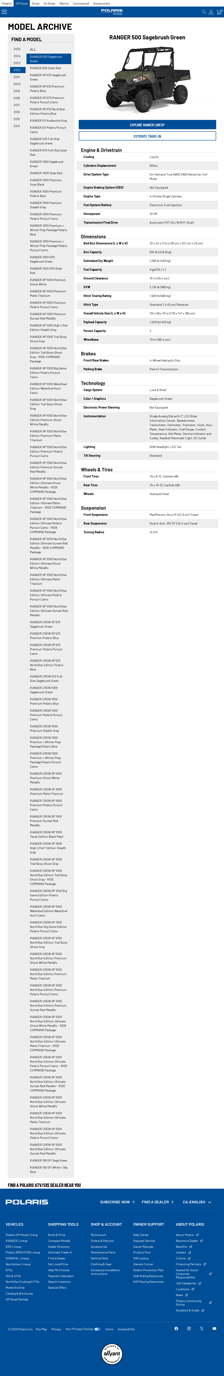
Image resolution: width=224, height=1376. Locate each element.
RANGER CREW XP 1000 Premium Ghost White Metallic (46, 778)
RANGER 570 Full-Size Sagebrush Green (45, 141)
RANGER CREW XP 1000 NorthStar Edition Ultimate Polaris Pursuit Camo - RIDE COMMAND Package (48, 1063)
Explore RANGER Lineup (147, 124)
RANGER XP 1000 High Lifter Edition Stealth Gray (49, 327)
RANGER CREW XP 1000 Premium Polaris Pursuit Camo (46, 805)
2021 (17, 77)
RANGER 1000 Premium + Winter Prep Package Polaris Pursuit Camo (48, 245)
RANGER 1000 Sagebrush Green (47, 164)
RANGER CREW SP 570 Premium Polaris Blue (45, 636)
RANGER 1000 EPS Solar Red (46, 271)
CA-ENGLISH (194, 1201)
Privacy (56, 1329)
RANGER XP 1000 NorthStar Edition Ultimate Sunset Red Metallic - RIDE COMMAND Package (49, 545)
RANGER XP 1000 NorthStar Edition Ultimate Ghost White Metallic (48, 563)
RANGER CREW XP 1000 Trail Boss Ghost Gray (46, 861)
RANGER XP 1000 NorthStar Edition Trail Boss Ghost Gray (48, 404)
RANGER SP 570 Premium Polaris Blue (47, 88)
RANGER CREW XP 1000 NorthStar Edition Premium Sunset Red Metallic (48, 1005)
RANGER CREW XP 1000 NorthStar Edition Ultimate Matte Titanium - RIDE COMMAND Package (48, 1043)
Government (101, 3)
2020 (17, 84)
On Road (49, 3)
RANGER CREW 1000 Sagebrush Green (44, 690)
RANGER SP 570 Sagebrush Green (48, 77)
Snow (35, 3)
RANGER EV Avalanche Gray (48, 120)
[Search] (204, 12)
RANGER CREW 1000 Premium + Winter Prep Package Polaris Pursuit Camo (45, 759)
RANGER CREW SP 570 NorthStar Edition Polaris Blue (46, 665)
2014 (17, 126)
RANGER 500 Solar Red (45, 68)
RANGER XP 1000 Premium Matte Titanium (48, 293)
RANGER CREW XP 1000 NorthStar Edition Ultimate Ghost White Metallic (48, 1101)
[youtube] (214, 1329)
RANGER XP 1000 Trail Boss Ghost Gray (48, 339)
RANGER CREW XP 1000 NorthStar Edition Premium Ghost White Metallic (48, 958)
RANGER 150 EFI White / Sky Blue (49, 1169)
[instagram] (189, 1329)
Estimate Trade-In (147, 136)
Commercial (81, 3)
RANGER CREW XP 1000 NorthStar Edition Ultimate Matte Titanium (48, 1117)
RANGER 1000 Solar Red (46, 173)
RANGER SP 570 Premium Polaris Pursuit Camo (47, 100)
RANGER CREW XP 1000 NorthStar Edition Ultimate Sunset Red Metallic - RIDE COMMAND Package (48, 1083)
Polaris (6, 3)
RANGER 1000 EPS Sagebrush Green (42, 259)
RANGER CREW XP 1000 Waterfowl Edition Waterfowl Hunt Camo (48, 911)
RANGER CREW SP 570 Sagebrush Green (45, 624)
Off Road (22, 3)
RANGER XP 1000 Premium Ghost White (48, 282)
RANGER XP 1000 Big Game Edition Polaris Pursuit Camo (48, 372)
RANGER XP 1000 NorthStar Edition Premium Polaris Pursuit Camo (48, 451)
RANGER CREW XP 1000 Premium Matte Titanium (46, 791)
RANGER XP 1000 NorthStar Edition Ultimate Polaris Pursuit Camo (48, 595)
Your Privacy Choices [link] (79, 1329)
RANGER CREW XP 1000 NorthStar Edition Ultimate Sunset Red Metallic (48, 1149)
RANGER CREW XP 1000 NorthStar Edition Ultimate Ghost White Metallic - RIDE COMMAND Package (48, 1023)
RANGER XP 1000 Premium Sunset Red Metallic (48, 316)
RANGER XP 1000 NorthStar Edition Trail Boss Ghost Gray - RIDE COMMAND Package (48, 354)
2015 (17, 119)
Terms (109, 1329)
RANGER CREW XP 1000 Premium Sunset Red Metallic (46, 820)
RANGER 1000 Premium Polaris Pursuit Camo (46, 216)
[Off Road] (112, 12)
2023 (17, 63)
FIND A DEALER (155, 1202)
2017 (17, 105)
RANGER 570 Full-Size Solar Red (48, 152)
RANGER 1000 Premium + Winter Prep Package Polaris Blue (48, 230)
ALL (33, 49)
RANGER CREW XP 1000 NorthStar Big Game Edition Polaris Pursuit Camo (48, 926)
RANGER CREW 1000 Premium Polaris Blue (44, 701)
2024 (17, 56)
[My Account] (211, 12)
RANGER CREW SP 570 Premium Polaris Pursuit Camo (46, 649)
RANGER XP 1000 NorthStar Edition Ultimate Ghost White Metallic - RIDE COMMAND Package (48, 485)
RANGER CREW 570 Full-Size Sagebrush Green (46, 678)
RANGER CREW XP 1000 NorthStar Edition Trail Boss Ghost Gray (48, 942)
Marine (64, 3)
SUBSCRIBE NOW (115, 1202)
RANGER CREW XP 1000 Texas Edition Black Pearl (46, 834)
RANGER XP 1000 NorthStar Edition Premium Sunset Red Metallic (48, 467)
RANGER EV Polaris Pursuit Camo (48, 130)
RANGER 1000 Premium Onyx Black (46, 182)
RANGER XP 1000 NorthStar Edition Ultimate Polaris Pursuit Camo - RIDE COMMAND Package (48, 525)
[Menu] (4, 12)
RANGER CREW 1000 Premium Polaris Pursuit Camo (46, 715)
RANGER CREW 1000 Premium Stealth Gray (44, 728)
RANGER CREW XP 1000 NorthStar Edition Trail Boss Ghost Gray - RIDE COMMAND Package (48, 877)
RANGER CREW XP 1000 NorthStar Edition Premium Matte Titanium (48, 974)
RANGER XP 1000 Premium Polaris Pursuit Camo (48, 305)
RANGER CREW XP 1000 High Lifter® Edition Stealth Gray (48, 848)
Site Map (41, 1329)
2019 (17, 91)
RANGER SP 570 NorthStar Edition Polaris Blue (47, 111)
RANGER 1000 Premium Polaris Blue (46, 194)
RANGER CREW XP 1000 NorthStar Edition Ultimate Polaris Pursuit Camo (48, 1133)
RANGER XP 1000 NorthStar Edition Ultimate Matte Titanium (48, 579)
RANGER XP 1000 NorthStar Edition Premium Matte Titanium (48, 435)
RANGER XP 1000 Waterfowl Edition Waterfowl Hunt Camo (48, 388)
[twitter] (201, 1329)
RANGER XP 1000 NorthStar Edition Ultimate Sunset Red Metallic (49, 610)
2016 (17, 112)
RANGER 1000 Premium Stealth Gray (46, 205)
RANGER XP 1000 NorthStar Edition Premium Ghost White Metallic (48, 420)
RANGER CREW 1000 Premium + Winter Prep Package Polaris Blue (45, 742)
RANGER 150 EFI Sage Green (48, 1160)
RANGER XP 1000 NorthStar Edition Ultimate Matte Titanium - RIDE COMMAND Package (48, 505)
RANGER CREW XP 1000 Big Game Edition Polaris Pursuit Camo (48, 895)
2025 (17, 49)
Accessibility (126, 1329)
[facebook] (176, 1329)
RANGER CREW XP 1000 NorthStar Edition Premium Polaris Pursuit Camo (48, 989)
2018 (17, 98)
